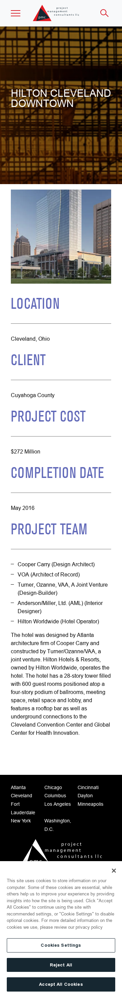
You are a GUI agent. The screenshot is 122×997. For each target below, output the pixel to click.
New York (21, 820)
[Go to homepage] (61, 854)
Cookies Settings (61, 945)
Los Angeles (57, 804)
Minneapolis (90, 804)
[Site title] (56, 13)
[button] (15, 13)
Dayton (85, 795)
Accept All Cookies (61, 984)
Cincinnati (88, 787)
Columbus (55, 795)
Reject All (61, 964)
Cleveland (21, 795)
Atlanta (18, 787)
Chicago (53, 787)
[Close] (113, 870)
